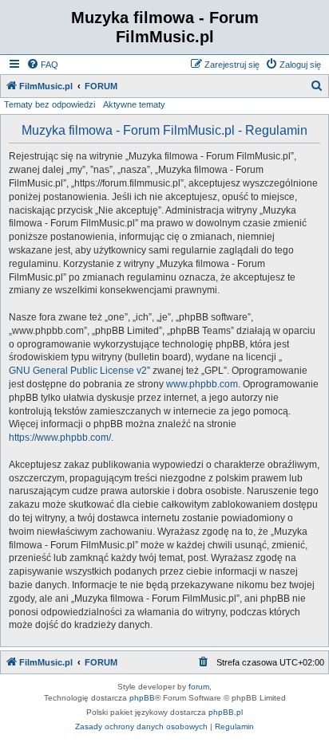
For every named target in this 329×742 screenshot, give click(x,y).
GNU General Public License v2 (78, 370)
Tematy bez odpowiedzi (49, 104)
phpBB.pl (225, 712)
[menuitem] (42, 64)
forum (198, 686)
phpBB (142, 697)
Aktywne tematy (134, 104)
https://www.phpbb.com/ (60, 437)
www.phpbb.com (202, 384)
